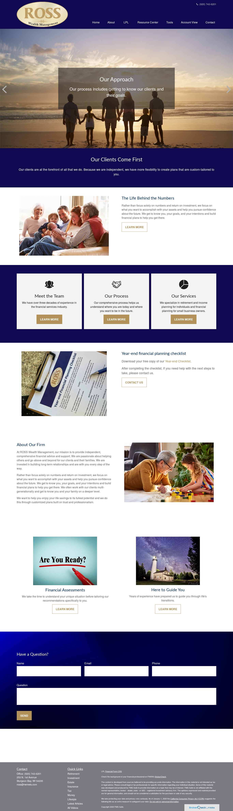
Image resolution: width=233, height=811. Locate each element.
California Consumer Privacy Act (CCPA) (187, 798)
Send (24, 716)
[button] (96, 22)
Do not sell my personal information (164, 801)
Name (20, 663)
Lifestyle (72, 799)
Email (87, 663)
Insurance (73, 786)
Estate (71, 782)
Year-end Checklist (178, 361)
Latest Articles (75, 803)
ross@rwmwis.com (27, 784)
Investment (73, 778)
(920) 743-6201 (207, 4)
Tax (69, 790)
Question (22, 685)
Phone (156, 663)
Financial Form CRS (113, 771)
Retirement (73, 773)
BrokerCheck (160, 776)
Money (71, 795)
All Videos (73, 807)
